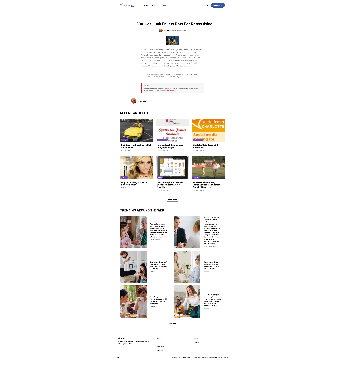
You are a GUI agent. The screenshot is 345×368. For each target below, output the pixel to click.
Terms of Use (176, 357)
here (191, 66)
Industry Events (162, 140)
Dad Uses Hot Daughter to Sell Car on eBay (136, 146)
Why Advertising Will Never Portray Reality (134, 183)
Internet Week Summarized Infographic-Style (170, 146)
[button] (172, 199)
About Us (160, 343)
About (146, 5)
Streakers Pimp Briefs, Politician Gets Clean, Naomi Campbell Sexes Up (207, 184)
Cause (160, 177)
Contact (155, 5)
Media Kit (165, 5)
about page (176, 77)
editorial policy (163, 77)
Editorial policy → (172, 90)
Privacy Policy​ (186, 357)
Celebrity (196, 177)
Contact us (160, 347)
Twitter (196, 343)
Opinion (124, 177)
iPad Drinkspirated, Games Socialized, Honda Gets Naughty (170, 184)
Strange (124, 140)
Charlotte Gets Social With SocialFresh (205, 146)
